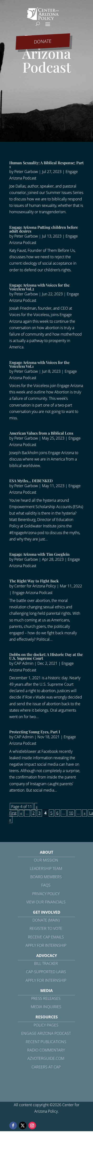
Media (46, 990)
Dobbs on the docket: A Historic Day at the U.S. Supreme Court (46, 656)
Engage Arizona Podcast (32, 592)
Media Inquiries (46, 1006)
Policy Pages (46, 1025)
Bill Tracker (46, 963)
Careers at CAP (46, 1067)
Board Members (46, 876)
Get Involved (46, 912)
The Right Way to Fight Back (34, 580)
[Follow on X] (22, 1125)
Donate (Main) (46, 920)
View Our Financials (46, 902)
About (46, 852)
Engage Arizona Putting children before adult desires (43, 229)
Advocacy (46, 955)
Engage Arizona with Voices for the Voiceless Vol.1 (39, 364)
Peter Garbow (26, 171)
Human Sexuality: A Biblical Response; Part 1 (46, 164)
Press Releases (46, 998)
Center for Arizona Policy (35, 586)
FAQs (46, 885)
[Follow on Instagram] (32, 1125)
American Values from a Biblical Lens (41, 433)
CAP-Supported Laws (46, 971)
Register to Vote (46, 928)
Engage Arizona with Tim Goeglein (39, 554)
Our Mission (46, 860)
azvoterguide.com (45, 1058)
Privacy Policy (46, 893)
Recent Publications (46, 1041)
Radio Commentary (46, 1050)
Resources (47, 1017)
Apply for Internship (46, 945)
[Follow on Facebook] (13, 1125)
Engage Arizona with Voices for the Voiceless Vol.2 (39, 287)
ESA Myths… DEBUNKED (31, 480)
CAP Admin (23, 663)
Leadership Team (46, 868)
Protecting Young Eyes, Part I (34, 731)
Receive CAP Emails (46, 937)
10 (71, 813)
